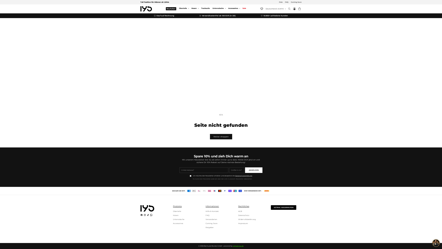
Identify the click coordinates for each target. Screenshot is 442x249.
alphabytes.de (238, 246)
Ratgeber (210, 227)
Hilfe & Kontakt (212, 211)
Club (281, 2)
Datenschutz (243, 215)
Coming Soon (296, 2)
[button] (184, 8)
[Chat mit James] (436, 243)
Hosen (175, 215)
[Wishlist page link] (261, 8)
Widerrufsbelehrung (247, 219)
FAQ (286, 2)
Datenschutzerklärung (243, 176)
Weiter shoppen (221, 137)
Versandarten (211, 219)
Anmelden (254, 170)
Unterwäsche (178, 219)
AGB (240, 211)
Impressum (243, 223)
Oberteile (177, 211)
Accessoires (178, 223)
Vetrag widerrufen (284, 207)
